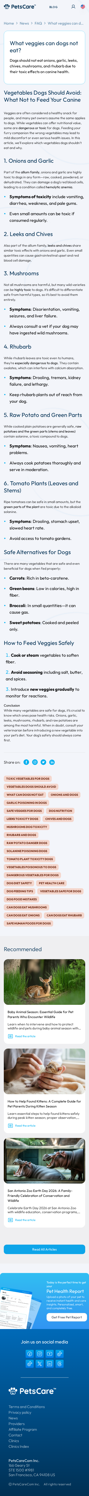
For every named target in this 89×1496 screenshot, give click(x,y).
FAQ (38, 23)
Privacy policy (20, 1412)
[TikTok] (60, 1354)
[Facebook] (30, 1354)
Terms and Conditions (27, 1406)
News (24, 23)
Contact (15, 1435)
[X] (40, 1364)
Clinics (14, 1440)
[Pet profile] (73, 6)
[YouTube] (50, 1354)
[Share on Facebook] (26, 762)
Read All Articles (44, 1249)
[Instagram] (40, 1354)
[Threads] (60, 1364)
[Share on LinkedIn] (52, 762)
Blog (53, 7)
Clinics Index (19, 1446)
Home (9, 23)
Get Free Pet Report (67, 1317)
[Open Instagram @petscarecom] (35, 762)
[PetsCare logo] (20, 6)
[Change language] (82, 6)
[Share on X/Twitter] (43, 762)
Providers (17, 1423)
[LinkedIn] (50, 1364)
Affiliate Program (23, 1429)
